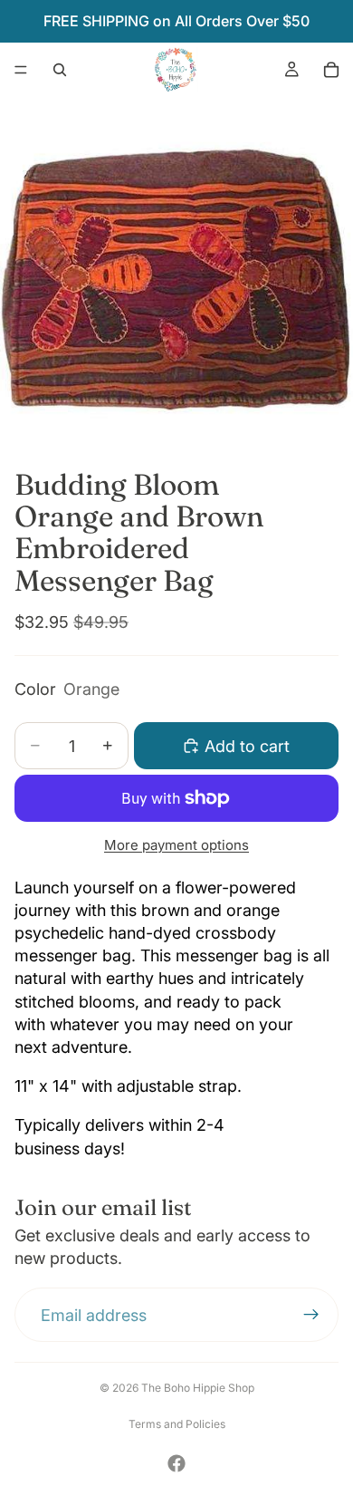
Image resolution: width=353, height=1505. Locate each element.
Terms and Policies (177, 1424)
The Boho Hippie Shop (197, 1387)
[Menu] (21, 70)
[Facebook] (176, 1463)
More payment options (176, 845)
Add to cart (247, 746)
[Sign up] (311, 1316)
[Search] (60, 70)
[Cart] (331, 70)
